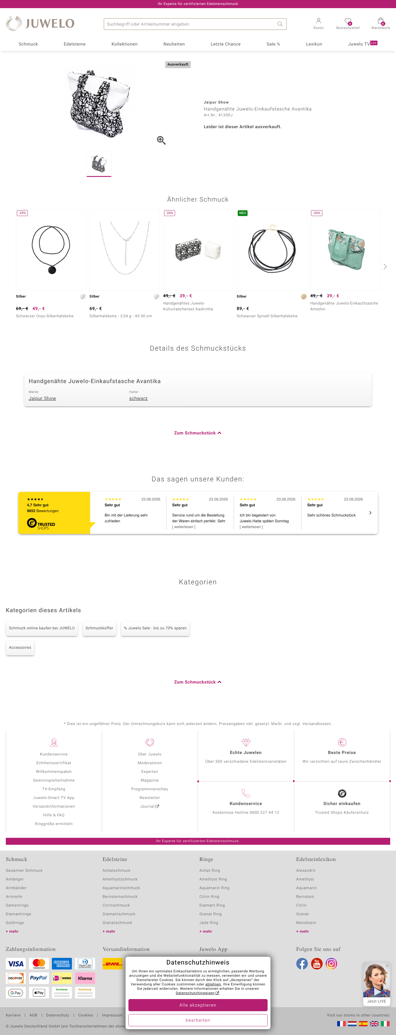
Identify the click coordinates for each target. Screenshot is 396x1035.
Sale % (273, 44)
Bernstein (305, 897)
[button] (318, 24)
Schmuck (28, 44)
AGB (33, 1015)
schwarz (138, 398)
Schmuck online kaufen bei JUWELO (42, 628)
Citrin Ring (209, 897)
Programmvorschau (149, 789)
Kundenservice (54, 754)
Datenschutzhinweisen (195, 993)
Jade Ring (208, 923)
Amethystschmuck (120, 879)
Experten (149, 772)
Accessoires (20, 647)
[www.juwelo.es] (363, 1023)
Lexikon (314, 44)
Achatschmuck (117, 870)
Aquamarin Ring (214, 888)
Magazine (150, 780)
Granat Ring (210, 914)
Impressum (112, 1015)
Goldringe (15, 923)
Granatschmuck (117, 923)
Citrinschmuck (116, 905)
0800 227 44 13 (264, 812)
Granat (302, 914)
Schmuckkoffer (99, 628)
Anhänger (15, 879)
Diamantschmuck (119, 914)
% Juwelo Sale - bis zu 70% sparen (155, 628)
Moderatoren (150, 763)
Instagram (331, 963)
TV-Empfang (54, 789)
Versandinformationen (54, 806)
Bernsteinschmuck (120, 897)
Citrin (301, 905)
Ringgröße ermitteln (54, 824)
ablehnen (213, 984)
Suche (280, 24)
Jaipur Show (42, 398)
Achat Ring (209, 870)
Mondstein (306, 923)
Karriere (13, 1015)
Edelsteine (75, 44)
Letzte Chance (226, 44)
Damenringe (17, 905)
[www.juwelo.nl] (352, 1023)
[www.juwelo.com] (374, 1023)
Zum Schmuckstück (195, 433)
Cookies (85, 1015)
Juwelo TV (362, 44)
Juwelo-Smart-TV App (54, 798)
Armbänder (16, 888)
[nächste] (384, 266)
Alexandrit (305, 870)
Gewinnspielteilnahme (54, 780)
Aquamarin (306, 888)
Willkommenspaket (54, 772)
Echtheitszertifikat (54, 763)
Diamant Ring (212, 905)
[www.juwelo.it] (385, 1023)
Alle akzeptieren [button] (198, 1005)
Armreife (14, 897)
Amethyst (305, 879)
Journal (147, 806)
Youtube (317, 963)
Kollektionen (125, 44)
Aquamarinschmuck (121, 888)
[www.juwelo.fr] (341, 1023)
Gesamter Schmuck (24, 870)
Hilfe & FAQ (54, 815)
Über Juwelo (149, 754)
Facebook (302, 963)
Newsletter (149, 798)
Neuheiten (174, 44)
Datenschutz (57, 1015)
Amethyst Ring (213, 879)
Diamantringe (18, 914)
